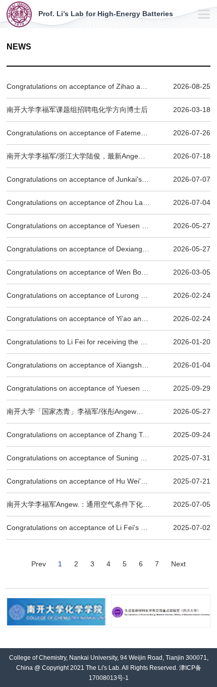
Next (178, 564)
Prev (38, 564)
